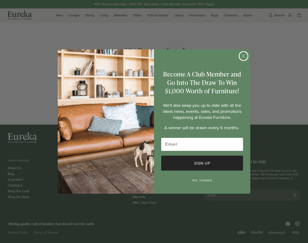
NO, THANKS (202, 180)
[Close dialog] (243, 56)
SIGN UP (202, 163)
